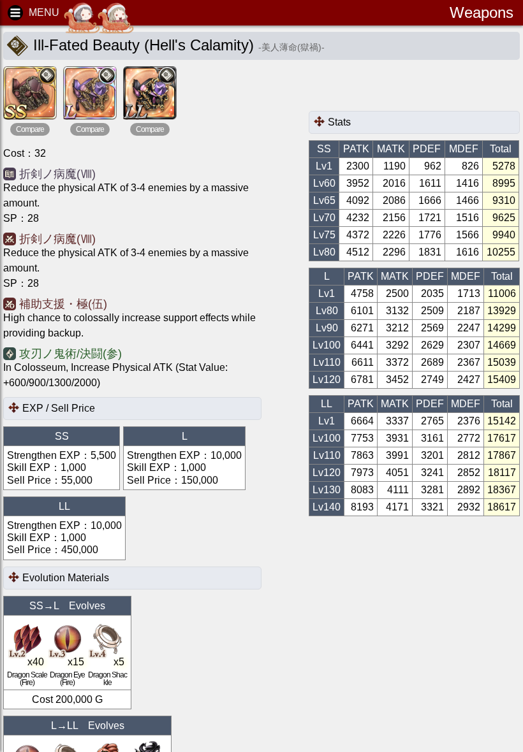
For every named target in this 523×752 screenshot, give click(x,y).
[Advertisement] (411, 89)
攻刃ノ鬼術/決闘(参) (70, 353)
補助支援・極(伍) (63, 304)
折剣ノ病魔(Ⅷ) (57, 174)
